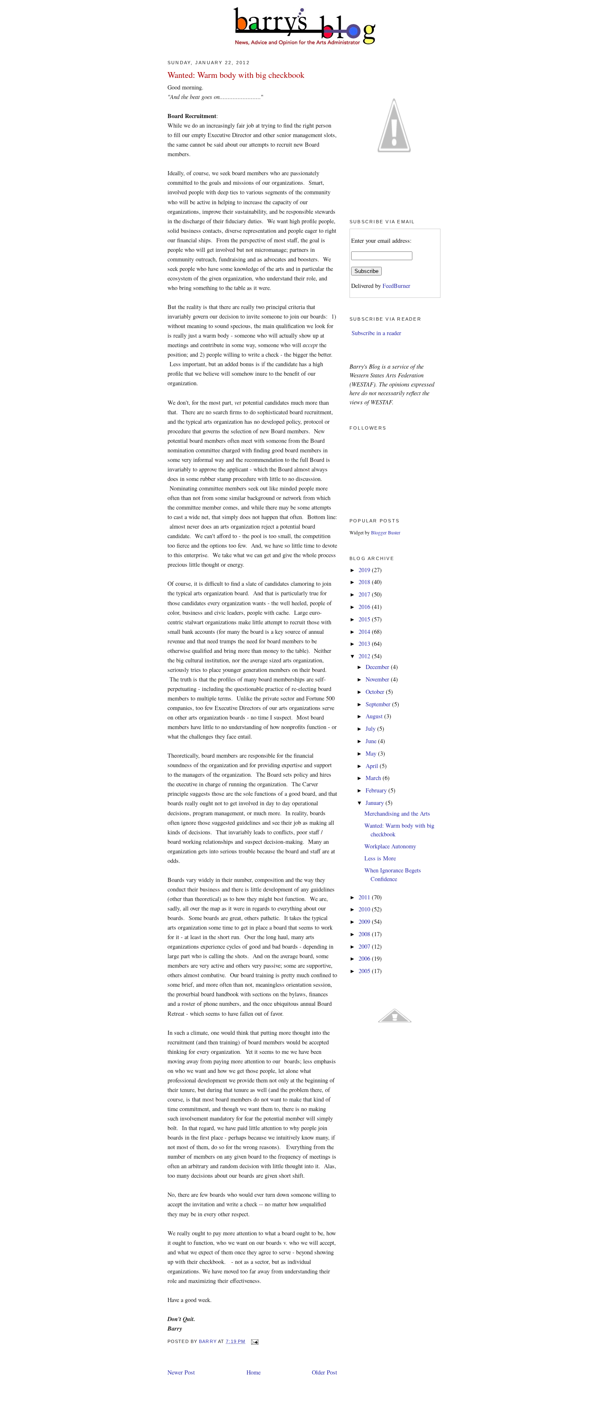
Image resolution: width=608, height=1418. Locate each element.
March (374, 778)
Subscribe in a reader (376, 333)
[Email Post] (254, 1341)
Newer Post (181, 1372)
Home (254, 1372)
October (376, 692)
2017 (365, 594)
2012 (365, 656)
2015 (365, 619)
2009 (365, 921)
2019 (365, 570)
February (377, 790)
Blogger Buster (385, 532)
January (375, 803)
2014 (365, 631)
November (378, 679)
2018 (365, 582)
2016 (365, 607)
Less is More (380, 858)
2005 (365, 971)
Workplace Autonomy (390, 846)
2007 (365, 946)
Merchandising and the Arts (397, 813)
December (378, 667)
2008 (365, 934)
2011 (365, 897)
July (371, 728)
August (375, 716)
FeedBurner (396, 286)
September (379, 704)
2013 (365, 643)
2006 (365, 958)
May (372, 753)
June (372, 741)
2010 (365, 909)
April (373, 766)
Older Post (324, 1372)
